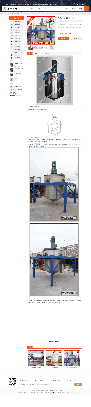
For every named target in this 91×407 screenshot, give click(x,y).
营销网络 (51, 390)
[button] (55, 47)
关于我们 (33, 390)
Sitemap (69, 392)
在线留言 (60, 390)
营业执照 (72, 392)
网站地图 (66, 392)
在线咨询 (76, 38)
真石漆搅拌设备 (18, 13)
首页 (10, 13)
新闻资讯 (42, 390)
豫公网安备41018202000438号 (60, 392)
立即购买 (63, 38)
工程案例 (47, 390)
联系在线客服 (78, 384)
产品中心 (13, 13)
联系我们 (55, 390)
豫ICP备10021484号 (49, 392)
